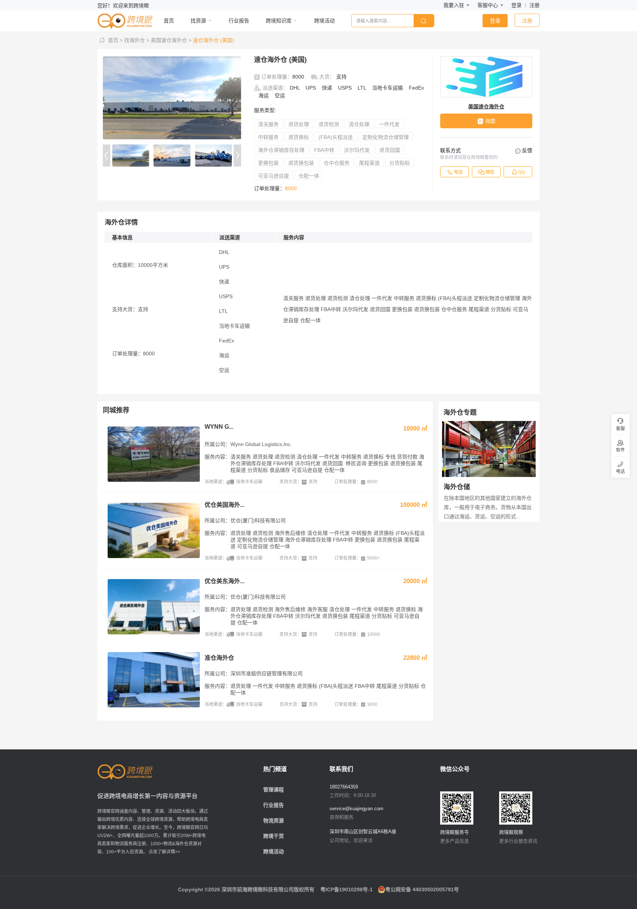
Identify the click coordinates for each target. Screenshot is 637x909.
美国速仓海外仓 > (171, 40)
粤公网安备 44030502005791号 (422, 889)
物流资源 (273, 820)
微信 (489, 172)
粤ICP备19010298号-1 (346, 889)
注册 (534, 5)
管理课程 (273, 790)
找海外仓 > (136, 40)
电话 (458, 172)
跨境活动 (273, 851)
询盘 (490, 121)
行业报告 (273, 805)
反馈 (526, 150)
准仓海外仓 (219, 658)
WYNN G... (219, 427)
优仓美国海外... (224, 505)
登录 (516, 5)
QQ (521, 172)
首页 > (115, 40)
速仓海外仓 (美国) (213, 40)
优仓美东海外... (224, 581)
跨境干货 (273, 836)
